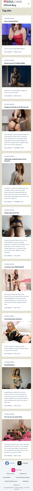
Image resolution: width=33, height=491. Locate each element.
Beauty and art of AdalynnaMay (14, 63)
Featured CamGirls (9, 18)
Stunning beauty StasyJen (13, 319)
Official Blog (10, 5)
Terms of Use (23, 473)
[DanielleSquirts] (16, 378)
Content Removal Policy (11, 481)
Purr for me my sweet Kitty (13, 417)
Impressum (25, 481)
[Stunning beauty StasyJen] (16, 332)
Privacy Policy (10, 473)
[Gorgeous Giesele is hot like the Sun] (16, 120)
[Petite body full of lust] (16, 226)
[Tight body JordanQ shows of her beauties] (16, 174)
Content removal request (23, 477)
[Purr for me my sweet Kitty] (16, 430)
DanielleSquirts (9, 365)
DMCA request (7, 477)
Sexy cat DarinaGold (11, 21)
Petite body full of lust (11, 213)
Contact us (16, 485)
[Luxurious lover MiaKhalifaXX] (16, 280)
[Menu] (28, 3)
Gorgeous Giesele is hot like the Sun (16, 107)
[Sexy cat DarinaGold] (16, 34)
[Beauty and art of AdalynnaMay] (16, 76)
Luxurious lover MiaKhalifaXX (14, 267)
